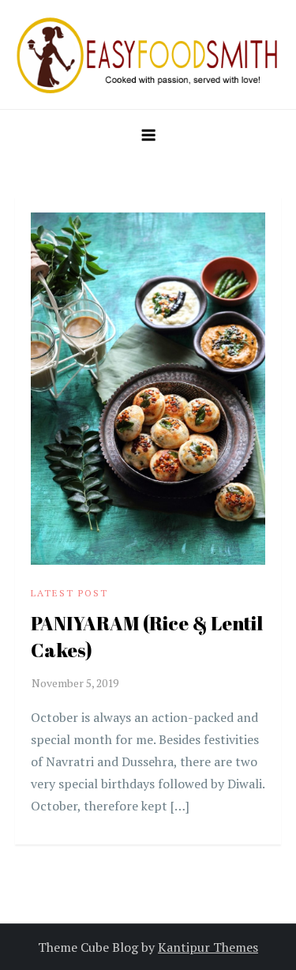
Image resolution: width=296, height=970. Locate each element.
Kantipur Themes (208, 947)
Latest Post (69, 593)
